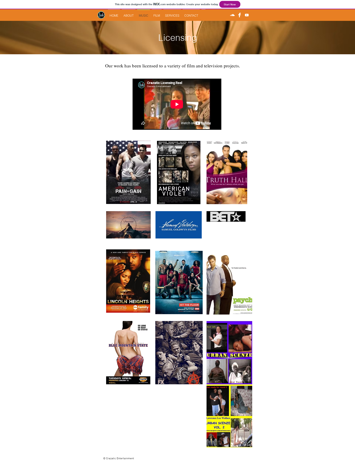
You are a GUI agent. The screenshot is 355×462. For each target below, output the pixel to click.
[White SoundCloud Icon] (232, 15)
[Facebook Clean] (239, 15)
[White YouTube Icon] (246, 15)
